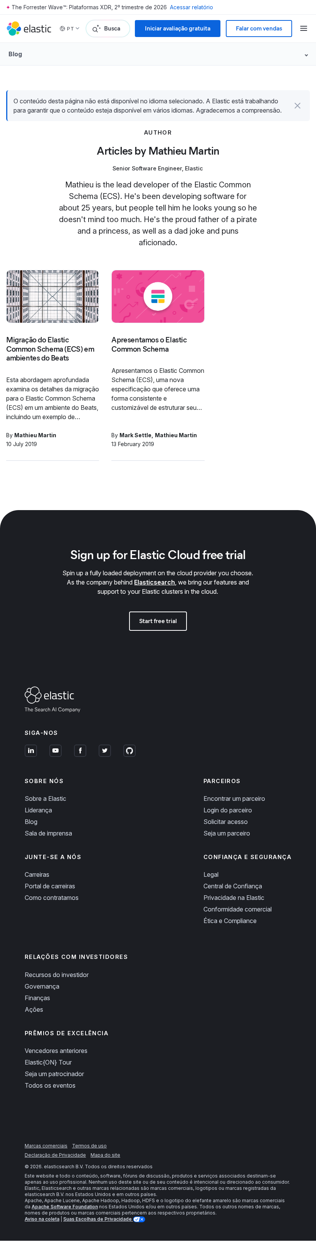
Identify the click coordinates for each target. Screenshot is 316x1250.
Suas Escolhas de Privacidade (98, 1219)
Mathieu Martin (35, 435)
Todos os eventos (50, 1085)
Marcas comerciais (46, 1146)
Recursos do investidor (57, 975)
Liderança (38, 810)
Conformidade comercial (237, 909)
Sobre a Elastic (45, 798)
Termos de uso (89, 1146)
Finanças (37, 998)
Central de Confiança (232, 886)
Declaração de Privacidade (55, 1155)
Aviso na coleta (42, 1219)
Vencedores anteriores (56, 1051)
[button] (297, 105)
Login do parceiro (227, 810)
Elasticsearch (154, 582)
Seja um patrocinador (54, 1074)
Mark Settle (135, 435)
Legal (211, 874)
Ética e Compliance (230, 921)
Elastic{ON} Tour (48, 1062)
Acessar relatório (191, 7)
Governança (42, 986)
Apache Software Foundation (65, 1207)
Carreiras (37, 874)
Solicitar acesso (225, 821)
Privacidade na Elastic (233, 897)
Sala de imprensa (48, 833)
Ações (34, 1009)
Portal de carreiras (50, 886)
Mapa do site (105, 1155)
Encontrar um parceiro (234, 798)
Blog (31, 821)
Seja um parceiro (226, 833)
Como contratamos (52, 897)
